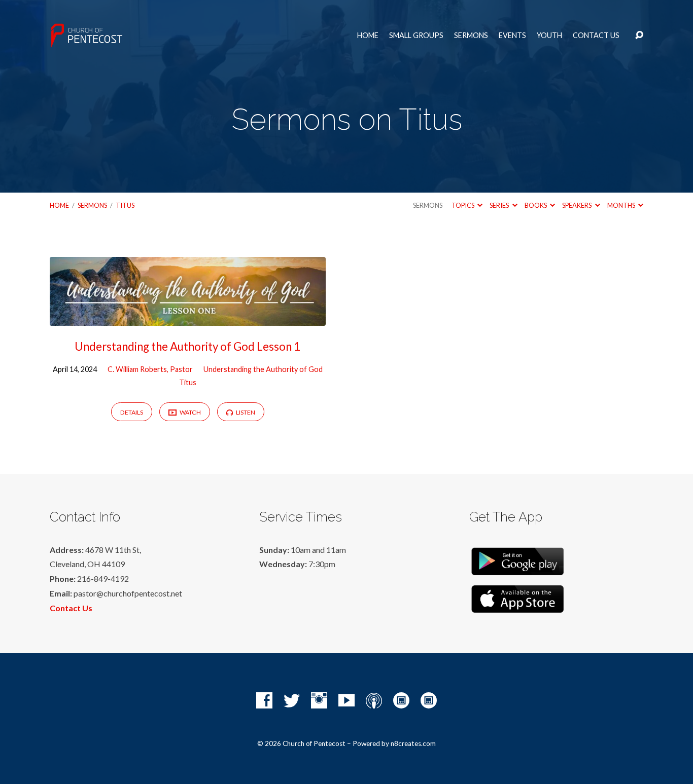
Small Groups (416, 35)
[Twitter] (292, 700)
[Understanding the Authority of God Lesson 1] (188, 318)
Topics (463, 205)
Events (512, 35)
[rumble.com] (401, 700)
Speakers (577, 205)
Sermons (471, 35)
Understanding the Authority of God (263, 369)
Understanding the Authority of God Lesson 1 (187, 346)
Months (621, 205)
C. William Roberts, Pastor (150, 369)
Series (500, 205)
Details (131, 412)
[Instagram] (319, 700)
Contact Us (596, 35)
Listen (245, 412)
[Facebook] (264, 700)
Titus (125, 205)
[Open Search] (639, 35)
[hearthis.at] (429, 700)
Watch (190, 412)
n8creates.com (413, 743)
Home (367, 35)
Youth (549, 35)
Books (536, 205)
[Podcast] (374, 700)
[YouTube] (346, 700)
